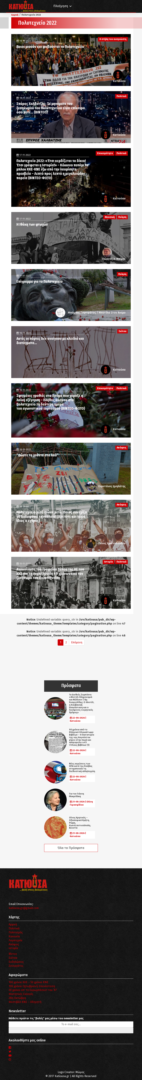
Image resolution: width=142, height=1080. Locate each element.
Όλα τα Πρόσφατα (71, 848)
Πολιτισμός (16, 932)
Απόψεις (14, 944)
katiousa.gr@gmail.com (24, 908)
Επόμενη (76, 642)
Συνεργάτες (16, 965)
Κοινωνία (14, 936)
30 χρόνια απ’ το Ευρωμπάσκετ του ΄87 (33, 990)
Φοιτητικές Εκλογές (21, 994)
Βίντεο (13, 953)
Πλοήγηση (60, 6)
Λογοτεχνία (15, 940)
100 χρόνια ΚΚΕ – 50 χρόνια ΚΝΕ (28, 982)
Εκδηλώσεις (16, 961)
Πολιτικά (14, 928)
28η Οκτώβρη (17, 998)
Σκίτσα (13, 957)
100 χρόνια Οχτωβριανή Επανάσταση (32, 986)
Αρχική (13, 924)
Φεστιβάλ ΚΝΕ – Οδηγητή (25, 1002)
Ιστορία (13, 948)
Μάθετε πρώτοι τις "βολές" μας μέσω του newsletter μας (46, 1018)
